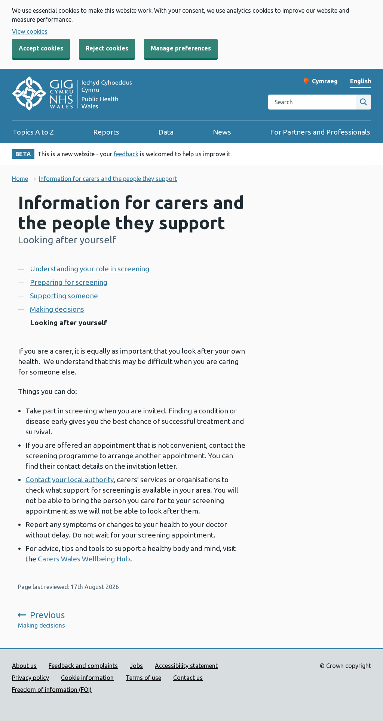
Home (20, 178)
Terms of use (143, 677)
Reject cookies (107, 48)
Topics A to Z (33, 132)
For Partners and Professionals (320, 132)
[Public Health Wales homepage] (72, 94)
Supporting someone (64, 296)
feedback (126, 154)
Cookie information (87, 677)
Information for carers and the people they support (108, 178)
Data (166, 132)
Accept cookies (41, 48)
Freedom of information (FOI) (52, 689)
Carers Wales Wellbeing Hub (84, 559)
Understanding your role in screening (89, 269)
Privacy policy (30, 677)
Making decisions (57, 309)
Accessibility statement (186, 665)
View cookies (30, 31)
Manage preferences (181, 48)
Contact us (188, 677)
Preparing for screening (68, 282)
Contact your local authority (69, 479)
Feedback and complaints (83, 665)
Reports (106, 132)
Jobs (136, 665)
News (222, 132)
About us (24, 665)
